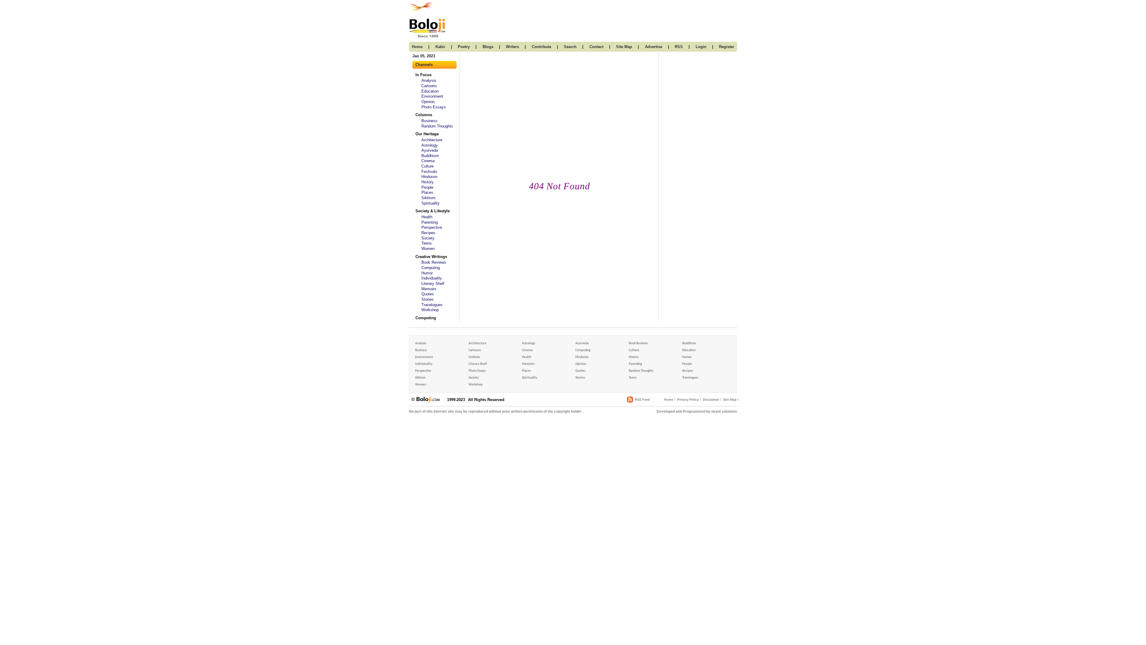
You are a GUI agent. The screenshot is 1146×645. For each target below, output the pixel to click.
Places (427, 192)
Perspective (431, 227)
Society (428, 238)
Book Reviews (433, 262)
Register (726, 46)
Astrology (429, 145)
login (701, 46)
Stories (427, 299)
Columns (423, 115)
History (427, 182)
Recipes (428, 233)
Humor (427, 273)
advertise (653, 46)
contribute (541, 46)
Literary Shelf (432, 283)
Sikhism (428, 198)
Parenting (429, 222)
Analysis (428, 80)
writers (512, 46)
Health (426, 217)
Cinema (428, 161)
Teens (426, 243)
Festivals (429, 171)
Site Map (730, 399)
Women (428, 248)
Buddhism (430, 155)
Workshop (430, 310)
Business (429, 121)
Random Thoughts (437, 126)
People (427, 187)
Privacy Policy (688, 399)
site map (624, 46)
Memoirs (428, 289)
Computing (430, 267)
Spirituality (430, 203)
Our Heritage (427, 134)
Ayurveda (429, 150)
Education (430, 91)
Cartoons (429, 86)
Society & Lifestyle (432, 211)
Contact (596, 46)
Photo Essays (433, 107)
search (570, 46)
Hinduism (429, 176)
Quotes (427, 294)
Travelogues (432, 304)
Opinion (428, 101)
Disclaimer (711, 399)
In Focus (423, 75)
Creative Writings (431, 256)
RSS (679, 46)
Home (668, 399)
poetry (464, 46)
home (417, 46)
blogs (488, 46)
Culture (427, 166)
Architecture (431, 140)
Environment (432, 96)
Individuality (431, 278)
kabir (440, 46)
